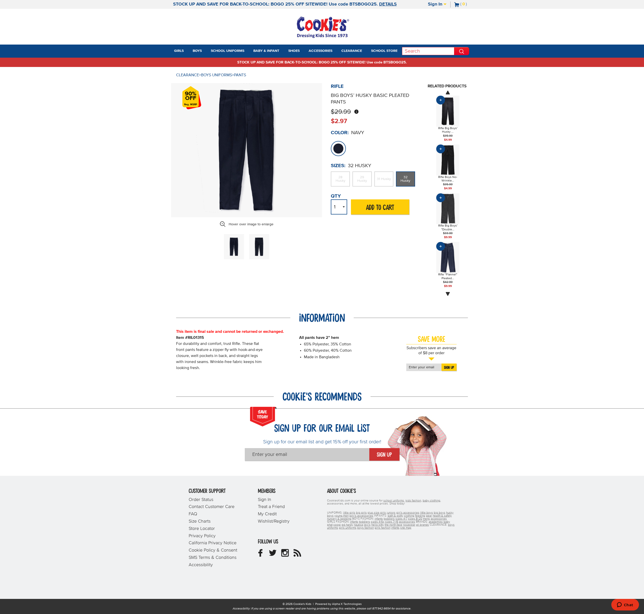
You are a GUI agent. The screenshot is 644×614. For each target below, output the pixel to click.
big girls (361, 512)
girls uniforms (347, 527)
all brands (422, 524)
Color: (340, 132)
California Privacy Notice (212, 543)
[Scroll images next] (448, 294)
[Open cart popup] (469, 5)
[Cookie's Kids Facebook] (260, 555)
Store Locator (202, 528)
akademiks (436, 521)
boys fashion (365, 527)
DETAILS (388, 4)
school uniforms (393, 500)
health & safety (442, 515)
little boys (426, 512)
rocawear (409, 524)
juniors (391, 512)
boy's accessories (361, 515)
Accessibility (201, 565)
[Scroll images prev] (448, 92)
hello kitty (377, 524)
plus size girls (377, 512)
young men (341, 515)
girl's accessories (407, 512)
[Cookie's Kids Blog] (297, 555)
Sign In (436, 4)
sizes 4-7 (401, 518)
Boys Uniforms (216, 75)
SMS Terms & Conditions (212, 557)
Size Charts (200, 521)
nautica (358, 524)
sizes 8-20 (415, 518)
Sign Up (449, 368)
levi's (367, 524)
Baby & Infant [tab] (266, 51)
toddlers (389, 518)
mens (426, 518)
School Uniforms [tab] (227, 51)
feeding (420, 515)
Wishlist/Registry (274, 521)
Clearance (187, 75)
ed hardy (347, 524)
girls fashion (382, 527)
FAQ (193, 514)
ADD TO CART (380, 207)
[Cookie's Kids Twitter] (272, 555)
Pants (240, 75)
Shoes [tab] (294, 51)
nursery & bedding (339, 518)
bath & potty (395, 515)
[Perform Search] (461, 51)
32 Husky (405, 179)
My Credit (267, 514)
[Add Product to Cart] (440, 100)
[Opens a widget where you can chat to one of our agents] (625, 605)
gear (429, 515)
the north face (393, 524)
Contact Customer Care (211, 506)
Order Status (201, 499)
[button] (188, 51)
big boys (439, 512)
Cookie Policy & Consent (213, 550)
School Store (384, 51)
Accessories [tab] (320, 51)
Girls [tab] (179, 51)
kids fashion (413, 500)
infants (379, 518)
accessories (439, 518)
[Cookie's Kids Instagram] (285, 555)
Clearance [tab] (351, 51)
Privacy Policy (202, 536)
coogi (337, 524)
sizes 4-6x (377, 521)
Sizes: (338, 165)
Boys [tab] (197, 51)
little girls (349, 512)
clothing (409, 515)
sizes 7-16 (391, 521)
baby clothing (431, 500)
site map (405, 527)
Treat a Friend (271, 506)
